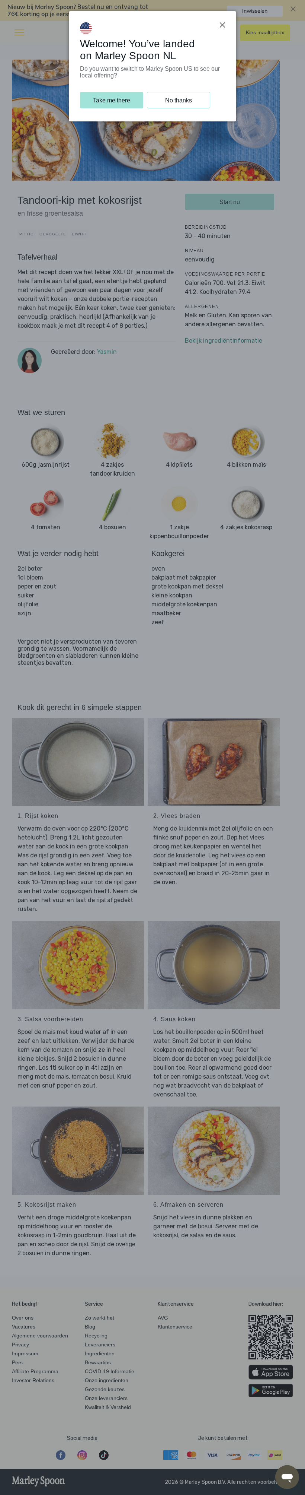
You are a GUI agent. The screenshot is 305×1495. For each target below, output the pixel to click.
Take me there (111, 100)
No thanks (178, 100)
